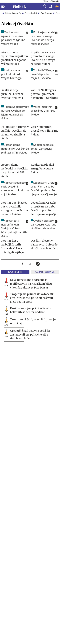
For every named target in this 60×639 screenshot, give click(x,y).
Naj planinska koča (13, 13)
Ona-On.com (46, 13)
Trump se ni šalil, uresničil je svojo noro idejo (33, 321)
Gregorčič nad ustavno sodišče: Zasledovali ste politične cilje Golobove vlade (30, 334)
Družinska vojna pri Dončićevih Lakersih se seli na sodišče (30, 310)
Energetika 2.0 (31, 13)
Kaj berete (15, 272)
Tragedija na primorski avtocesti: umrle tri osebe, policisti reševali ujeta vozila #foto (32, 297)
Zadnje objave (45, 272)
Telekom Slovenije (51, 1)
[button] (2, 6)
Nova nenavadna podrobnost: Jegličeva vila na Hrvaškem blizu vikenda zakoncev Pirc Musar (31, 283)
